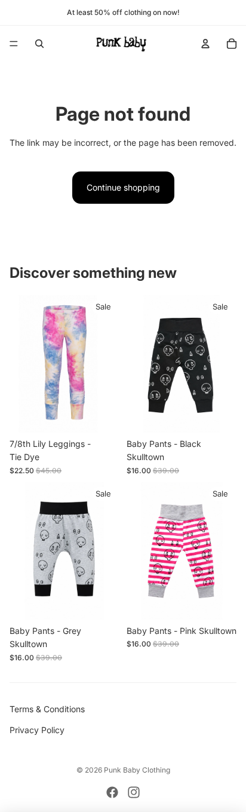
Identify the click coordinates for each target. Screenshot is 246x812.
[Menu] (13, 43)
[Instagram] (134, 792)
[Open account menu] (205, 43)
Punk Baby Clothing (137, 769)
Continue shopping (123, 187)
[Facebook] (112, 792)
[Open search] (39, 43)
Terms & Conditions (47, 709)
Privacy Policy (37, 730)
